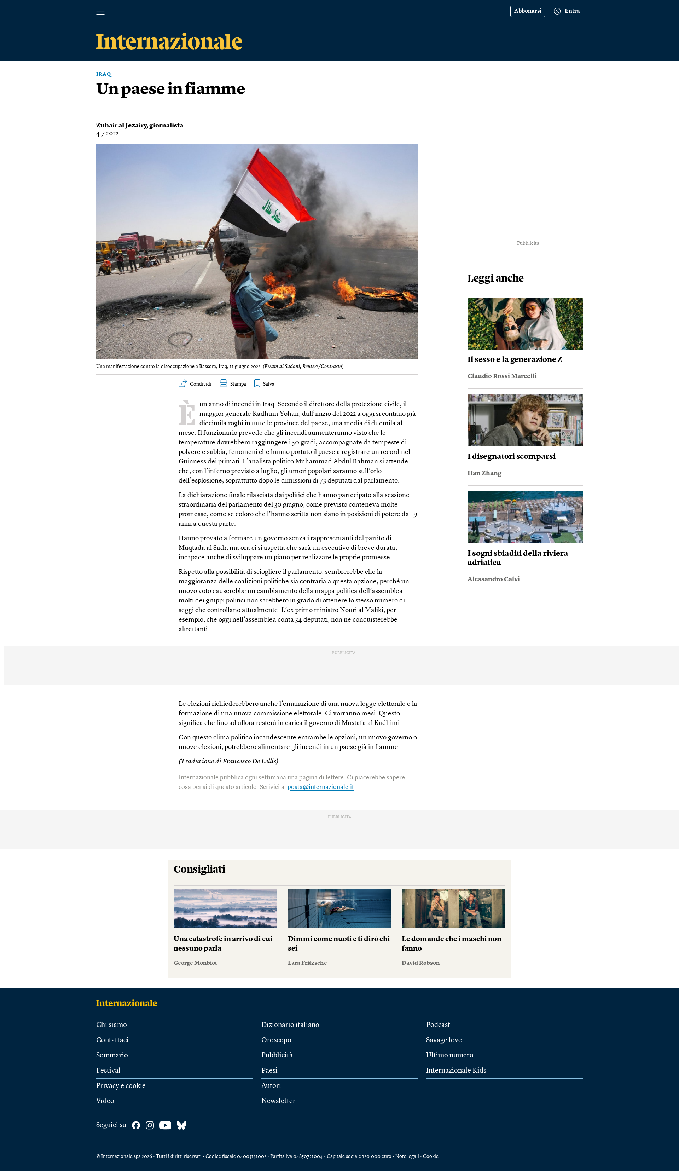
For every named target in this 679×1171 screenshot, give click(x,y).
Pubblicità (277, 1055)
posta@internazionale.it (321, 787)
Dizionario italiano (290, 1025)
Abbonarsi (527, 11)
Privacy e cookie (121, 1086)
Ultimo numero (450, 1055)
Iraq (103, 74)
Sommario (112, 1055)
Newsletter (278, 1101)
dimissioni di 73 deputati (316, 481)
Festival (108, 1070)
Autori (271, 1086)
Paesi (269, 1070)
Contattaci (112, 1040)
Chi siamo (111, 1025)
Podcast (438, 1025)
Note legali (407, 1156)
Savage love (444, 1040)
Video (105, 1101)
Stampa (238, 384)
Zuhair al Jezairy (121, 125)
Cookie (431, 1156)
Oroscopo (276, 1040)
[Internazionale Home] (129, 1002)
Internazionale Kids (456, 1070)
